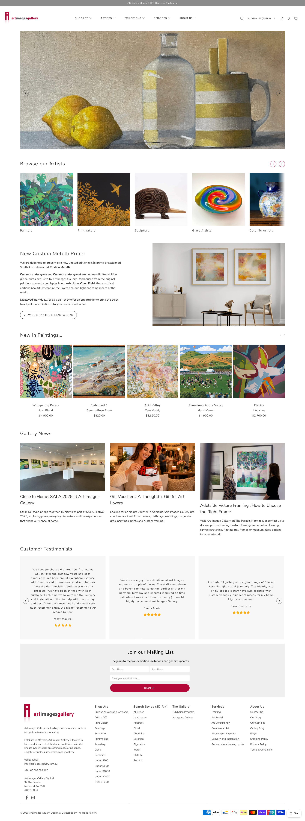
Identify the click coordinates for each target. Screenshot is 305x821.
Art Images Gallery (39, 812)
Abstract (138, 722)
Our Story (255, 717)
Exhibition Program (183, 711)
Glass (98, 749)
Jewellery (100, 744)
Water (137, 749)
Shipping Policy (259, 738)
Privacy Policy (258, 744)
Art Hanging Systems (223, 733)
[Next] (279, 93)
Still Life (138, 755)
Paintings (100, 728)
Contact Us (256, 711)
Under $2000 (102, 776)
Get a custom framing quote (227, 744)
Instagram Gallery (182, 717)
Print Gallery (102, 722)
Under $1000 (102, 771)
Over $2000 (102, 781)
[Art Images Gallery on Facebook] (27, 798)
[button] (83, 18)
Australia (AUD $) (260, 18)
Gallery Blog (257, 728)
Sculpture (100, 733)
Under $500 (102, 765)
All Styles (139, 711)
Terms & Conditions (261, 749)
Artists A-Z (101, 717)
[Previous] (26, 93)
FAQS (253, 733)
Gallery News (36, 433)
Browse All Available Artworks (111, 711)
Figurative (139, 744)
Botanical (139, 738)
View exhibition (152, 112)
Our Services (257, 722)
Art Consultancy (220, 722)
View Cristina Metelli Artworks (48, 314)
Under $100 (101, 760)
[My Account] (281, 18)
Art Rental (217, 717)
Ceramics (100, 755)
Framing (216, 711)
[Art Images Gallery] (21, 18)
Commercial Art (220, 728)
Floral (137, 728)
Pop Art (138, 760)
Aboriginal (139, 733)
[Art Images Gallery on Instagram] (33, 798)
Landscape (140, 717)
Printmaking (101, 738)
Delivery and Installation (225, 738)
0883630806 (31, 759)
